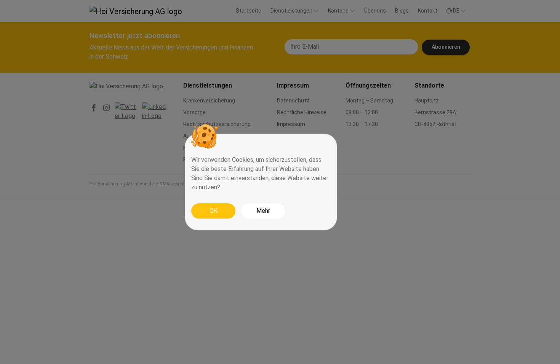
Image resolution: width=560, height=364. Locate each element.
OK (214, 210)
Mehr (263, 210)
